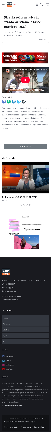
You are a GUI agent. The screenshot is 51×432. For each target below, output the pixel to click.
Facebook (10, 356)
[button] (43, 4)
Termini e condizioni (11, 427)
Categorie (20, 32)
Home (8, 32)
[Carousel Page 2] (24, 205)
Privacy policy (26, 427)
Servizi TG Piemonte (14, 35)
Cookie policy (39, 427)
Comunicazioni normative (13, 406)
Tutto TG (24, 146)
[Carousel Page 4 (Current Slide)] (29, 205)
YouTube (9, 369)
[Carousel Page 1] (21, 205)
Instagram (10, 365)
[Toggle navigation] (3, 4)
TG (29, 32)
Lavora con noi (10, 291)
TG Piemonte (40, 32)
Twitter (8, 361)
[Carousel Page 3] (27, 205)
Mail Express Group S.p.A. (25, 422)
